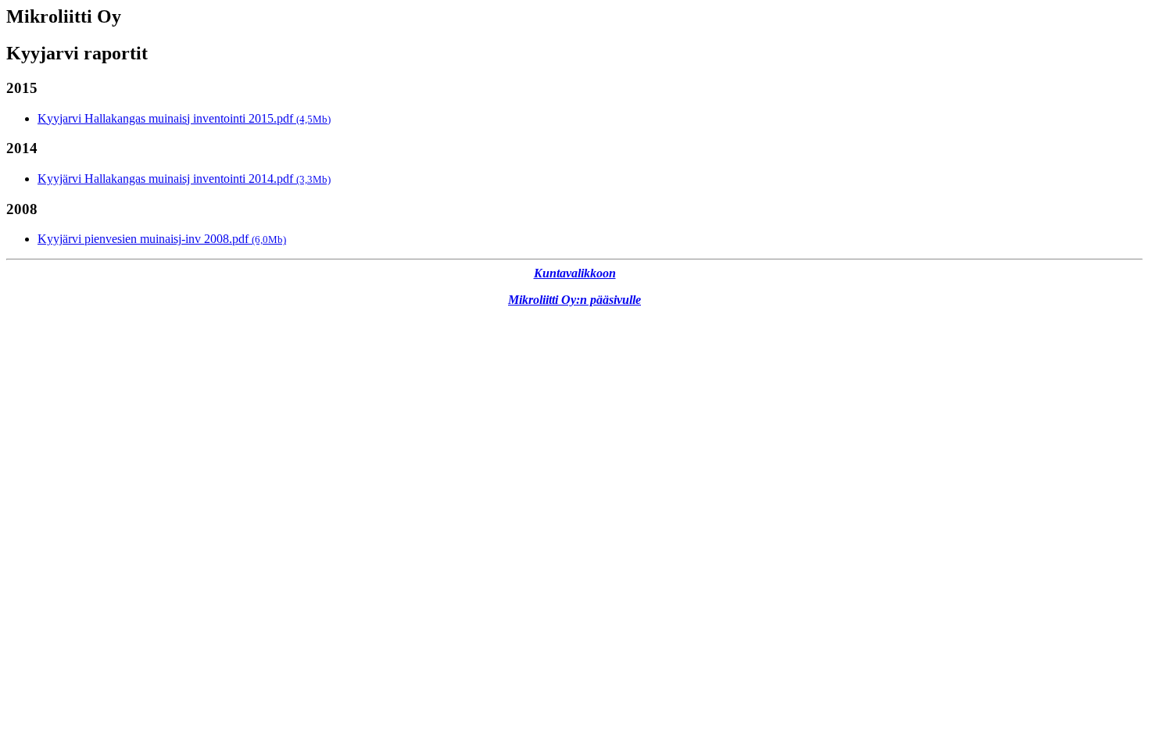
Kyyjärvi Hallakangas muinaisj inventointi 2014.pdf (184, 178)
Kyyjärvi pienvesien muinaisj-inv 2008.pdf (162, 238)
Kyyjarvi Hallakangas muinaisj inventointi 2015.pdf (184, 118)
